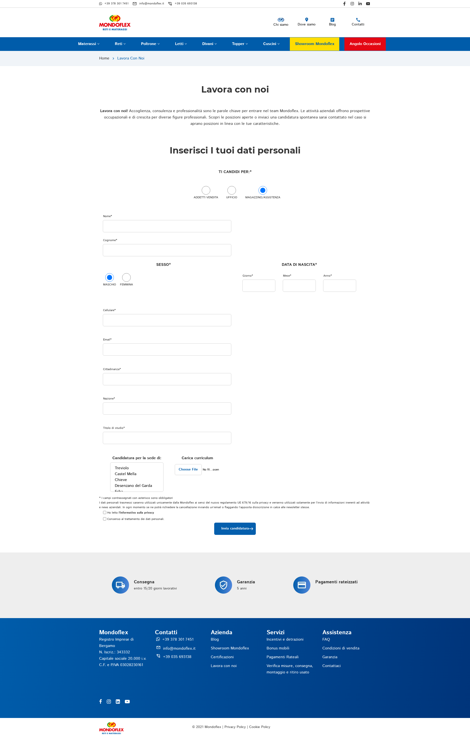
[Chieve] (136, 480)
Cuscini (270, 44)
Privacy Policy (235, 727)
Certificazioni (222, 657)
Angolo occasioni (365, 44)
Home (104, 58)
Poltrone (149, 44)
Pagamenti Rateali (283, 657)
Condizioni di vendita (340, 648)
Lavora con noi (224, 666)
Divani (208, 44)
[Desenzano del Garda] (136, 486)
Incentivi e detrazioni (285, 639)
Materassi (87, 44)
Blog (215, 639)
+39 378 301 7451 (177, 639)
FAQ (326, 639)
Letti (180, 44)
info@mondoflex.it (179, 648)
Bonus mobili (278, 648)
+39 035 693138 (177, 657)
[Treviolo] (136, 468)
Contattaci (331, 666)
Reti (119, 44)
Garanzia (329, 657)
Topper (239, 44)
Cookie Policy (259, 727)
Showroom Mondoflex (314, 44)
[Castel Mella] (136, 474)
